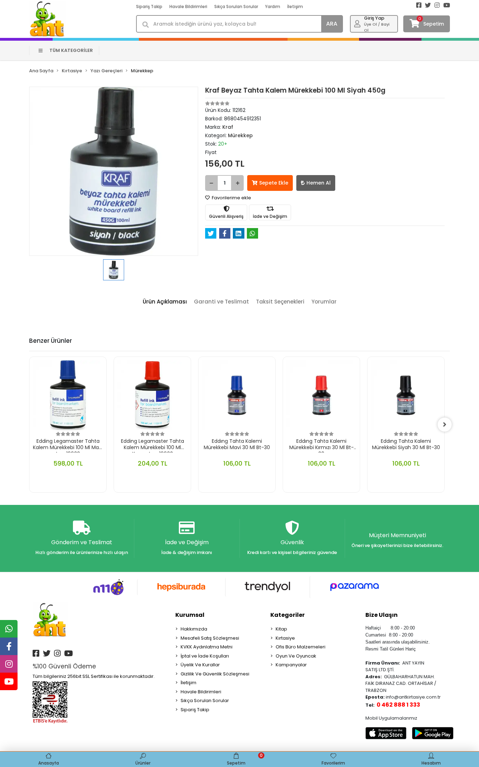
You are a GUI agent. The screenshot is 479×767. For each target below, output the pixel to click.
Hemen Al (318, 182)
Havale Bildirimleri (188, 6)
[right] (444, 424)
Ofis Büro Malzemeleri (300, 646)
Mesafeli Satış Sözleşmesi (210, 638)
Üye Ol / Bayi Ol (377, 27)
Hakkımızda (194, 629)
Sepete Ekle (273, 182)
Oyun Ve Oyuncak (296, 656)
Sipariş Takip (149, 6)
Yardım (272, 6)
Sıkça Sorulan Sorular (236, 6)
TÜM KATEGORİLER (71, 50)
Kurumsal (189, 615)
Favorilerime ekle (231, 197)
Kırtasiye (285, 638)
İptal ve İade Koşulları (205, 656)
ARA (331, 24)
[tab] (165, 301)
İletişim (295, 6)
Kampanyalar (291, 664)
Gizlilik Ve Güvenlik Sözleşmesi (215, 674)
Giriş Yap (374, 18)
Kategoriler (287, 615)
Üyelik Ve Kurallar (200, 664)
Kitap (281, 629)
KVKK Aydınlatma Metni (206, 646)
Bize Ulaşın (381, 615)
